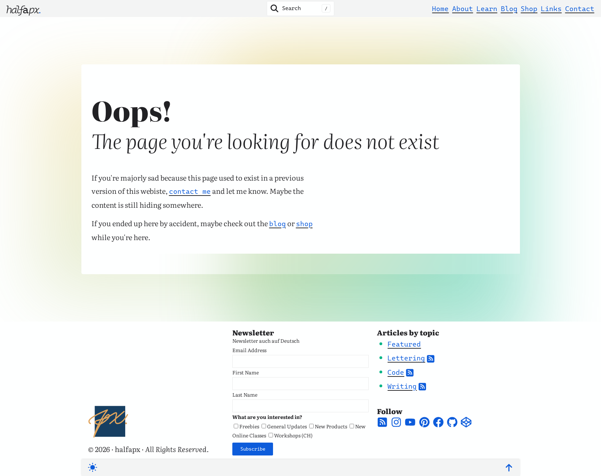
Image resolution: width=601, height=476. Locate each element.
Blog (509, 9)
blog (277, 224)
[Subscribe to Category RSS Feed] (430, 358)
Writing (402, 386)
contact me (190, 191)
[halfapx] (23, 8)
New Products (331, 426)
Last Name (244, 394)
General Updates (287, 426)
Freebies (249, 426)
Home (440, 9)
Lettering (406, 358)
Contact (579, 9)
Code (395, 372)
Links (551, 9)
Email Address (249, 350)
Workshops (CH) (293, 435)
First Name (245, 372)
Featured (404, 344)
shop (304, 224)
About (462, 9)
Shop (529, 9)
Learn (486, 9)
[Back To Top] (509, 467)
